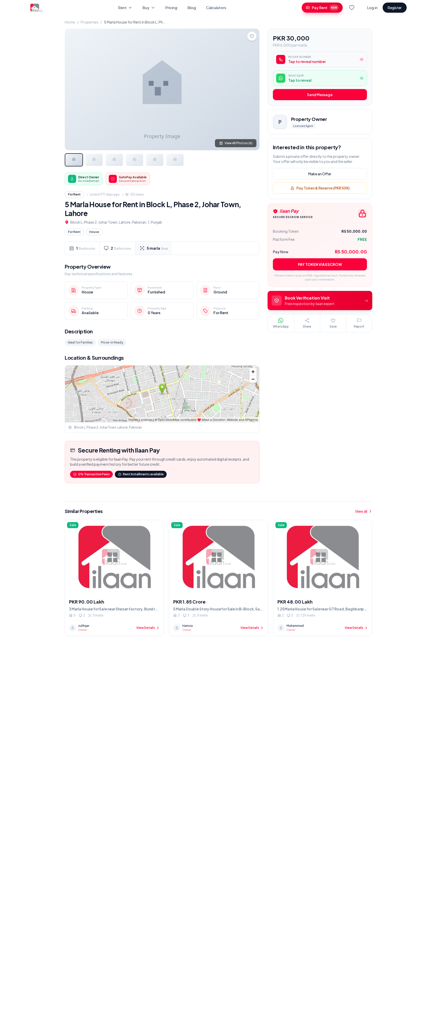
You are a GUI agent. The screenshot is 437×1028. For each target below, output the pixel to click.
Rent (122, 7)
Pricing (171, 7)
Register (395, 7)
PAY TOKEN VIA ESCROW (320, 264)
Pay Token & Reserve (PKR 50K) (322, 188)
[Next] (251, 89)
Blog (191, 7)
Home (70, 22)
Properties (89, 22)
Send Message (320, 95)
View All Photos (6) (238, 143)
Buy (145, 7)
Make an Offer (319, 174)
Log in (372, 7)
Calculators (216, 7)
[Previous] (73, 89)
